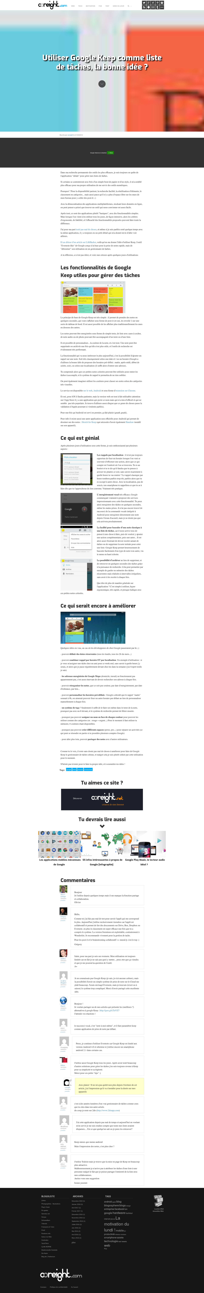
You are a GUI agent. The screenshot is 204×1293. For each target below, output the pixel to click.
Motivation (90, 6)
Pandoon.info (45, 1233)
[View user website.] (63, 889)
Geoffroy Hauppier (64, 982)
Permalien (63, 900)
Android (97, 390)
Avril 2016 (75, 1234)
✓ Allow (110, 153)
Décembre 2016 (77, 1214)
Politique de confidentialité (58, 1287)
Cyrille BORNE (46, 1247)
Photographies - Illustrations (50, 1204)
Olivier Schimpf (63, 895)
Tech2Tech (45, 1243)
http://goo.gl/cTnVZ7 (109, 1010)
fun (126, 1208)
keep (74, 769)
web (107, 1245)
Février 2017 (76, 1211)
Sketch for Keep (89, 422)
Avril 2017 (75, 1208)
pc (125, 1231)
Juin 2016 (75, 1228)
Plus (105, 1249)
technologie (111, 1241)
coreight (70, 135)
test (119, 1241)
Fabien (63, 1065)
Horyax (43, 1217)
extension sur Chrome (125, 390)
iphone (112, 1219)
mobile (120, 1230)
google (69, 769)
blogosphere (111, 1205)
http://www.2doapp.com (108, 1110)
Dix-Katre (44, 1253)
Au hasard (74, 1287)
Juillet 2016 (75, 1224)
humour (129, 1213)
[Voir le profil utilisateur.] (68, 1082)
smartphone (110, 1237)
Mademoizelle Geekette (49, 1250)
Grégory (63, 916)
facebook (119, 1208)
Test (107, 6)
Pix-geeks (44, 1210)
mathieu (63, 958)
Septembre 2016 (77, 1221)
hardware (119, 1212)
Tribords (44, 1223)
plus (74, 1242)
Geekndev (44, 1240)
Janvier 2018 (76, 1204)
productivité (88, 769)
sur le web (87, 390)
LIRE (59, 849)
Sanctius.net (45, 1214)
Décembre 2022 (77, 1201)
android (80, 769)
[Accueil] (53, 5)
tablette (120, 1237)
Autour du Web (46, 1237)
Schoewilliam (45, 1220)
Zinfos (43, 1200)
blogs (122, 1205)
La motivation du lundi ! (116, 1224)
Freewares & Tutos (47, 1227)
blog (118, 1201)
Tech (80, 6)
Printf (43, 1230)
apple (114, 1202)
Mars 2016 (75, 1238)
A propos (43, 1287)
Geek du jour (118, 6)
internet (107, 1219)
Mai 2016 (75, 1231)
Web (73, 6)
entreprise (109, 1208)
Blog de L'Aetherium (48, 1256)
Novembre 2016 (77, 1218)
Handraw (130, 422)
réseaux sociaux (120, 1234)
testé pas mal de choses (86, 229)
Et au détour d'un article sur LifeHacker (78, 242)
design (128, 1206)
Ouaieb (63, 1006)
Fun (100, 6)
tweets (124, 1241)
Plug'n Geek (45, 1207)
